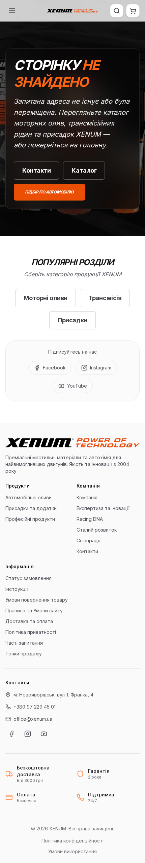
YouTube (77, 386)
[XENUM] (72, 10)
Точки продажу (23, 653)
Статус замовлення (28, 578)
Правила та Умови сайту (34, 610)
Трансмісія (105, 297)
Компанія (87, 497)
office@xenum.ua (32, 719)
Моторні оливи (45, 297)
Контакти (36, 170)
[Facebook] (11, 734)
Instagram (100, 367)
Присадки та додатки (31, 508)
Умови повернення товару (36, 600)
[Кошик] (133, 10)
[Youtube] (44, 734)
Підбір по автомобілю (49, 191)
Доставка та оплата (29, 621)
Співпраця (88, 540)
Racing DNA (90, 519)
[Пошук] (116, 10)
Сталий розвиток (97, 530)
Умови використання (72, 851)
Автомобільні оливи (28, 497)
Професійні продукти (30, 519)
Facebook (54, 367)
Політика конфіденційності (72, 840)
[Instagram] (28, 734)
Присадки (72, 320)
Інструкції (16, 589)
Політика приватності (30, 632)
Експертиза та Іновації (103, 508)
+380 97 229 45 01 (34, 707)
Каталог (83, 170)
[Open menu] (12, 10)
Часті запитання (24, 643)
